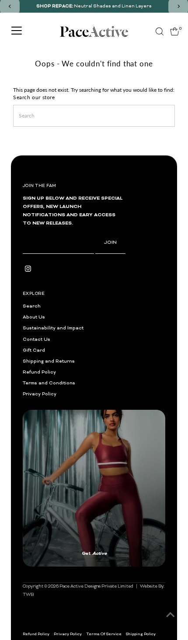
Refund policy (36, 559)
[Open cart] (174, 31)
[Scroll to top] (170, 616)
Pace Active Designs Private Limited (96, 511)
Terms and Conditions (49, 383)
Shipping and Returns (49, 361)
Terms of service (104, 559)
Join (110, 243)
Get (60, 487)
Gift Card (34, 350)
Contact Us (36, 339)
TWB (28, 519)
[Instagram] (28, 270)
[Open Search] (160, 31)
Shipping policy (141, 559)
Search (32, 306)
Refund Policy (39, 372)
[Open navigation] (16, 31)
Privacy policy (68, 559)
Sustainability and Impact (53, 328)
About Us (34, 317)
